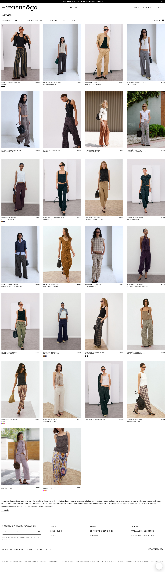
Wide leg (18, 20)
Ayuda (93, 527)
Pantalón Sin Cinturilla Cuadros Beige (94, 285)
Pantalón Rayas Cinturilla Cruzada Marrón (53, 83)
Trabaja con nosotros (142, 531)
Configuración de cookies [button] (138, 562)
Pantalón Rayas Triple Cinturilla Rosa (10, 487)
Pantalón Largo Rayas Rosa (10, 420)
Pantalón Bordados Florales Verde (9, 353)
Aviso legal (54, 562)
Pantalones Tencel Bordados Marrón (92, 150)
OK (38, 532)
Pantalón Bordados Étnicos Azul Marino (51, 353)
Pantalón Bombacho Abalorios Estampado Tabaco (51, 285)
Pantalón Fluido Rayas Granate (52, 150)
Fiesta (64, 20)
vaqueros (107, 501)
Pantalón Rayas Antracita (95, 419)
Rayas (74, 20)
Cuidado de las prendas (143, 535)
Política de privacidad (12, 562)
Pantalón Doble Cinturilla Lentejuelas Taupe (11, 150)
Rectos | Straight (35, 20)
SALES (53, 535)
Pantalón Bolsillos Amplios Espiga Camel (93, 83)
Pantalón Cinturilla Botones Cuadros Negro (136, 150)
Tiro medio (52, 20)
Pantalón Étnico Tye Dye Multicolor (52, 487)
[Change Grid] (163, 20)
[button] (89, 7)
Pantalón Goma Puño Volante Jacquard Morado (137, 285)
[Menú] (3, 7)
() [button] (147, 7)
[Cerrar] (161, 1)
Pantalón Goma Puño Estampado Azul (135, 218)
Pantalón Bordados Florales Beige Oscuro (94, 218)
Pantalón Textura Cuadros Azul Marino (53, 218)
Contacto (95, 535)
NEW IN (53, 527)
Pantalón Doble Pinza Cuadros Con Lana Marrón (11, 285)
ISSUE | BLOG (56, 531)
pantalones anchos (8, 506)
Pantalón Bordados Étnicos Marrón (9, 218)
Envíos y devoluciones (102, 531)
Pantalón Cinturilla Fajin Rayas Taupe (137, 83)
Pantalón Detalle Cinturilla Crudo (50, 420)
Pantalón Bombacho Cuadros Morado (134, 420)
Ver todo (5, 20)
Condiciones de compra (35, 562)
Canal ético (67, 562)
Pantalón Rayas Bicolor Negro (10, 83)
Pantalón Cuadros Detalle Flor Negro (95, 353)
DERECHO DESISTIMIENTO (112, 562)
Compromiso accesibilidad (88, 562)
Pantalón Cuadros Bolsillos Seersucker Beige (136, 353)
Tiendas (134, 527)
